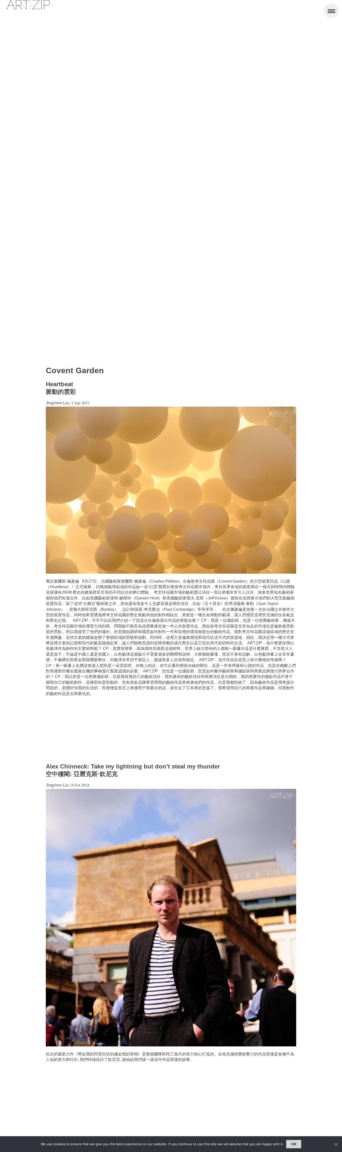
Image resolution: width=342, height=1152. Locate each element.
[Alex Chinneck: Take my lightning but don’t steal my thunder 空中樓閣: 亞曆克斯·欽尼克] (171, 1045)
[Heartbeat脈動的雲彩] (171, 572)
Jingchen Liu (57, 403)
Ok (293, 1144)
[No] (335, 1144)
